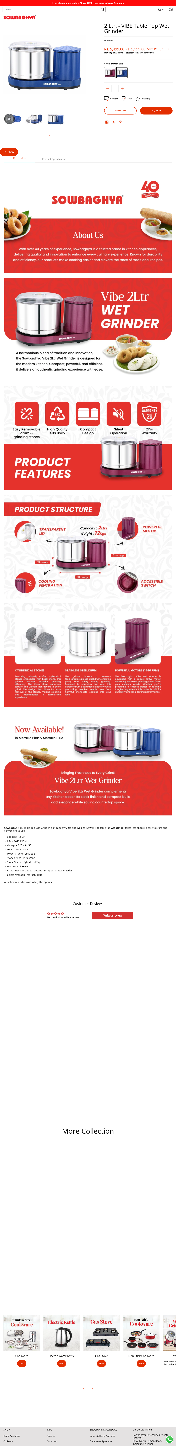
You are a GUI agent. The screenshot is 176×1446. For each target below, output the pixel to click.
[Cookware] (21, 1333)
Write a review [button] (112, 915)
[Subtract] (107, 88)
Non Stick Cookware (141, 1356)
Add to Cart (120, 110)
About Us (51, 1435)
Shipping (130, 52)
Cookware (21, 1356)
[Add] (122, 88)
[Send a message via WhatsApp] (169, 1439)
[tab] (19, 159)
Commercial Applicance (101, 1441)
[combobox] (51, 9)
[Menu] (171, 17)
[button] (106, 122)
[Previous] (6, 64)
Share (11, 152)
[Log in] (170, 9)
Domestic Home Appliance (102, 1435)
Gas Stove (101, 1356)
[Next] (84, 64)
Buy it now (156, 110)
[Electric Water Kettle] (61, 1333)
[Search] (103, 9)
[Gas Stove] (101, 1333)
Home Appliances (11, 1435)
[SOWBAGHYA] (19, 17)
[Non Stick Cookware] (141, 1333)
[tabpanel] (88, 526)
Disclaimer (52, 1441)
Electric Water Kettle (61, 1356)
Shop (21, 1363)
